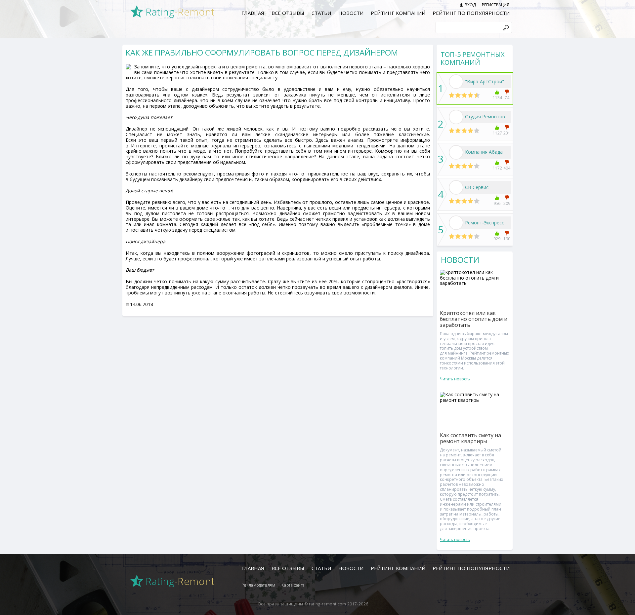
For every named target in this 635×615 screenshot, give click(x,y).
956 (496, 203)
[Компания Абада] (456, 152)
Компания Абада (484, 152)
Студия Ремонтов (485, 116)
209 (506, 203)
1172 (497, 168)
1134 (497, 97)
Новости (350, 13)
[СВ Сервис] (456, 187)
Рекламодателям (258, 585)
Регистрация (495, 5)
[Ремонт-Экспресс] (456, 222)
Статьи (321, 13)
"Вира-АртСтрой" (484, 81)
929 (496, 239)
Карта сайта (293, 585)
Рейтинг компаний (398, 13)
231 (506, 133)
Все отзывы (288, 13)
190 (506, 239)
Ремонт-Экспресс (484, 222)
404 (506, 168)
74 (507, 97)
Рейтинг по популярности (471, 13)
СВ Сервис (476, 187)
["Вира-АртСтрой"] (456, 81)
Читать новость (455, 379)
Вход (470, 5)
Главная (252, 13)
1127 (497, 133)
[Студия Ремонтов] (456, 117)
